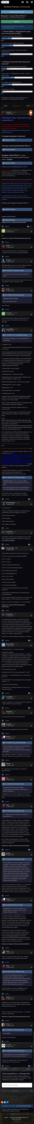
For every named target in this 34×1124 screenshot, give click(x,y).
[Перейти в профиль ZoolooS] (3, 1045)
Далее (28, 105)
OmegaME (9, 697)
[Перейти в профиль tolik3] (3, 952)
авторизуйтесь (23, 1078)
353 (3, 40)
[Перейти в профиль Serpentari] (3, 532)
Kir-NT (8, 289)
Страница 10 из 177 (17, 106)
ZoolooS (8, 1045)
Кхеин (8, 1024)
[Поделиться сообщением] (27, 113)
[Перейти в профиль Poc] (3, 779)
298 (3, 56)
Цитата (7, 226)
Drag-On (8, 997)
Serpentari (9, 531)
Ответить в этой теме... (11, 1085)
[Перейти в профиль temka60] (3, 725)
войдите (11, 97)
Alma (7, 805)
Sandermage (10, 548)
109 (3, 70)
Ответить (17, 21)
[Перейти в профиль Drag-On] (3, 998)
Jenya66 (7, 17)
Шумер (8, 763)
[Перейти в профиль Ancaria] (3, 260)
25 (2, 93)
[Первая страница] (2, 108)
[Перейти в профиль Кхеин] (3, 1024)
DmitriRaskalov (10, 502)
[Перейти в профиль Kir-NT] (3, 290)
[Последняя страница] (32, 106)
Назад (5, 105)
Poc (7, 778)
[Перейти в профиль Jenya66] (3, 113)
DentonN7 (9, 711)
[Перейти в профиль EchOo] (3, 246)
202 (3, 86)
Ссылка (9, 159)
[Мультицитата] (3, 226)
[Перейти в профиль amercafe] (3, 231)
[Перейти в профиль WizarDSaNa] (3, 644)
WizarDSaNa (10, 644)
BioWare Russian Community (17, 7)
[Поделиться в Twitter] (5, 1102)
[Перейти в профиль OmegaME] (3, 697)
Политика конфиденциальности (19, 1117)
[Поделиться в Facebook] (7, 1102)
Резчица (9, 313)
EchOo (8, 245)
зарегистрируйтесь (21, 97)
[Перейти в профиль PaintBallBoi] (3, 330)
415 (3, 47)
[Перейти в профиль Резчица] (3, 313)
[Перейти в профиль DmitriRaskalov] (3, 503)
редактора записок (12, 935)
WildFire (8, 737)
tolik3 (8, 951)
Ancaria (8, 260)
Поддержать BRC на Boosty (17, 11)
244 (3, 79)
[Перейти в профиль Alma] (3, 805)
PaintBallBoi (10, 329)
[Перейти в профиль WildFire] (3, 737)
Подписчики (15, 1090)
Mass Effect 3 (21, 17)
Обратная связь (16, 1119)
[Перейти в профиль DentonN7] (3, 712)
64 (31, 1090)
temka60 (8, 724)
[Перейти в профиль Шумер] (3, 764)
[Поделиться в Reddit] (2, 1102)
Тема (6, 1117)
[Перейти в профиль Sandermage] (3, 548)
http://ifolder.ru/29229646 (8, 540)
